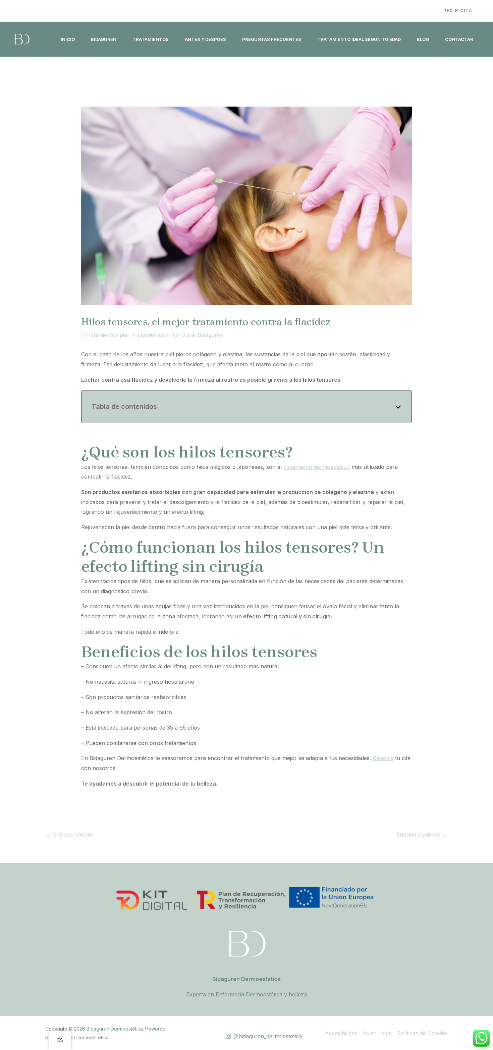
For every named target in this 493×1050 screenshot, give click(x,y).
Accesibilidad (341, 1033)
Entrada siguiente (421, 834)
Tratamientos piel (106, 334)
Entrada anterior (70, 834)
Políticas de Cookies (422, 1033)
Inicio (68, 39)
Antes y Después (205, 39)
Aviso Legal (377, 1033)
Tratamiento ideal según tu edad (359, 39)
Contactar (459, 39)
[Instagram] (419, 11)
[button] (458, 10)
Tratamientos (150, 39)
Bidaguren (103, 39)
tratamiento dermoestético (316, 467)
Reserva (383, 758)
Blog (423, 39)
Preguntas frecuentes (271, 39)
